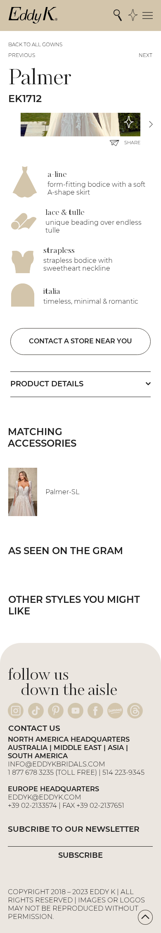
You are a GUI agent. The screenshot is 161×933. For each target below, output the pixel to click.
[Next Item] (151, 124)
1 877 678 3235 (31, 772)
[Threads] (135, 711)
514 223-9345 (123, 772)
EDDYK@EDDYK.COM (44, 797)
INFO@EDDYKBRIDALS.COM (57, 764)
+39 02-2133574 (32, 805)
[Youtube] (75, 711)
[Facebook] (95, 711)
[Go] (145, 917)
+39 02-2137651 (100, 805)
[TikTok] (36, 711)
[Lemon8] (115, 711)
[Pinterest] (56, 711)
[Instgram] (16, 711)
